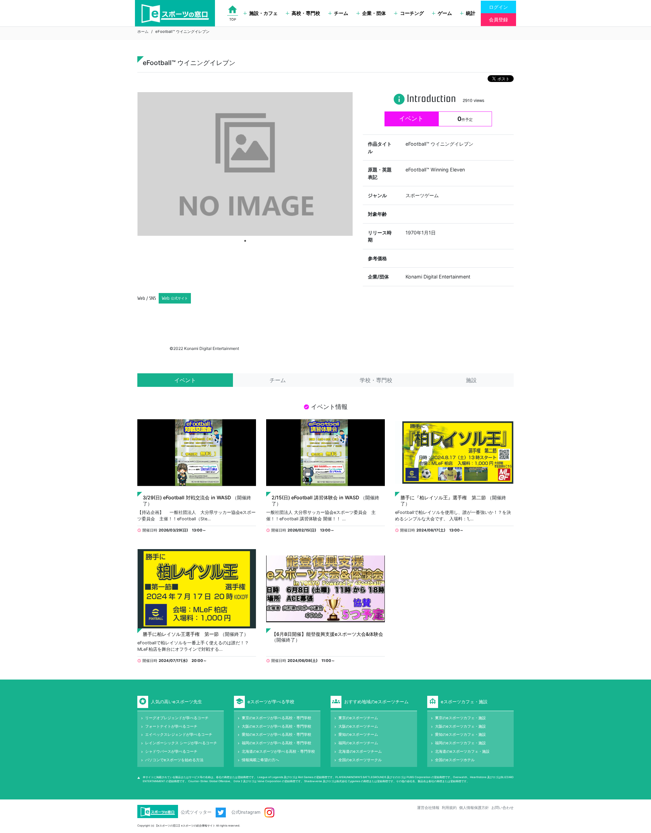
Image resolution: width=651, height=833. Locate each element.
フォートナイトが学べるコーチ (171, 726)
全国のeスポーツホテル (455, 759)
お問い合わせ (502, 807)
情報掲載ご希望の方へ (260, 759)
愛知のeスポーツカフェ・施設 (460, 734)
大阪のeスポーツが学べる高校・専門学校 (276, 726)
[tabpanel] (245, 163)
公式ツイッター (197, 812)
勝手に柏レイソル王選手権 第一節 (181, 634)
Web (175, 298)
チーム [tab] (278, 380)
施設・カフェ (263, 13)
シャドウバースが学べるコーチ (171, 751)
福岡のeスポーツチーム (358, 743)
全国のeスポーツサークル (360, 759)
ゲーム (445, 13)
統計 (470, 13)
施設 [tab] (471, 380)
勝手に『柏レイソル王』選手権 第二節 (443, 497)
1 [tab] (245, 240)
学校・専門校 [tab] (376, 380)
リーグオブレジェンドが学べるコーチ (177, 717)
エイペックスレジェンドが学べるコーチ (178, 734)
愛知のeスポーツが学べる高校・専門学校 (276, 734)
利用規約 (449, 807)
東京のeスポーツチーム (358, 717)
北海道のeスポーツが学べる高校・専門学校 (278, 751)
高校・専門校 (306, 13)
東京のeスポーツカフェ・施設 (460, 717)
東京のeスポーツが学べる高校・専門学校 (276, 717)
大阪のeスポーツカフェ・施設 (460, 726)
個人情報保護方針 (474, 807)
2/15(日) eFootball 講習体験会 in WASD (315, 497)
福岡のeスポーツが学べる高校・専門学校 (276, 743)
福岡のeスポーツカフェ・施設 (460, 743)
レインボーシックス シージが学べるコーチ (181, 743)
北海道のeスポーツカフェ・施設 (462, 751)
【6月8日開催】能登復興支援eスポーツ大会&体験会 (327, 634)
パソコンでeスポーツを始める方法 (174, 759)
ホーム (143, 31)
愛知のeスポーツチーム (358, 734)
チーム (341, 13)
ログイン (498, 7)
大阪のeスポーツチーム (358, 726)
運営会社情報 (428, 807)
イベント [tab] (185, 380)
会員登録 (498, 19)
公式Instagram (246, 812)
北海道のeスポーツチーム (360, 751)
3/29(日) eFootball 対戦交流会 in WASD (187, 497)
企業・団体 (374, 13)
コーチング (412, 13)
